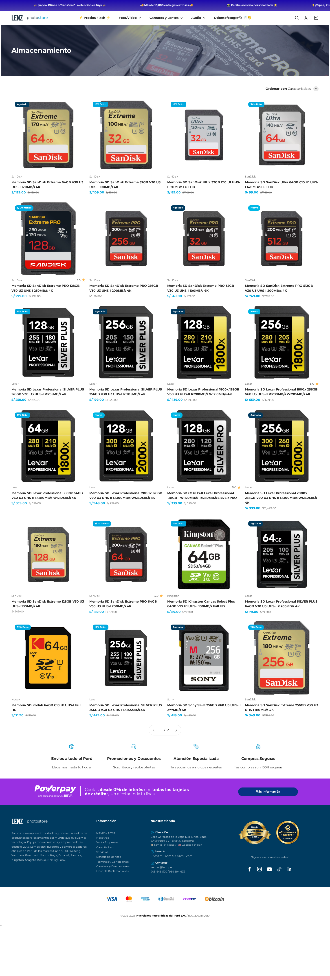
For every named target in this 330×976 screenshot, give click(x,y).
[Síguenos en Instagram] (259, 869)
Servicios (102, 852)
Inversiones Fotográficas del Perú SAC (161, 915)
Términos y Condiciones (112, 861)
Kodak (15, 699)
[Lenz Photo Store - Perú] (51, 821)
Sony (170, 699)
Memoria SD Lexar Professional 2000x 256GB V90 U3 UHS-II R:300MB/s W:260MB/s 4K (281, 498)
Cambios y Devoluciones (113, 866)
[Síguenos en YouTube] (269, 869)
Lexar (15, 383)
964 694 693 (177, 871)
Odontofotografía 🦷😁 (232, 18)
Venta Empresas (107, 842)
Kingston (173, 595)
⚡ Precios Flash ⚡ (94, 18)
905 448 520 (159, 871)
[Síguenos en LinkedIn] (290, 869)
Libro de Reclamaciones (112, 871)
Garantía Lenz (105, 847)
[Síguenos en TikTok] (279, 869)
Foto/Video (128, 18)
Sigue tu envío (105, 832)
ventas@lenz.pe (161, 867)
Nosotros (102, 837)
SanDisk (16, 176)
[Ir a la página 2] (176, 730)
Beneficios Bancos (108, 856)
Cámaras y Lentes (164, 18)
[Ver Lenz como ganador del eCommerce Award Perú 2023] (269, 832)
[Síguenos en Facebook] (249, 869)
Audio (196, 18)
